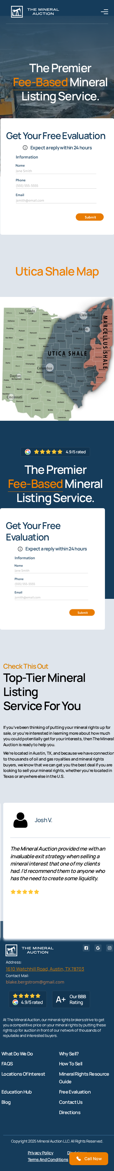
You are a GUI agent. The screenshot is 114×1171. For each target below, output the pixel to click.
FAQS (7, 1063)
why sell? (69, 1053)
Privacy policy (40, 1152)
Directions (70, 1112)
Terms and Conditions (48, 1159)
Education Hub (16, 1092)
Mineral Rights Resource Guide (84, 1078)
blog (6, 1102)
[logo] (35, 12)
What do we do (17, 1053)
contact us (71, 1102)
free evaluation (75, 1092)
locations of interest (23, 1074)
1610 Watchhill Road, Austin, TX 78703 (45, 969)
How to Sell (70, 1063)
